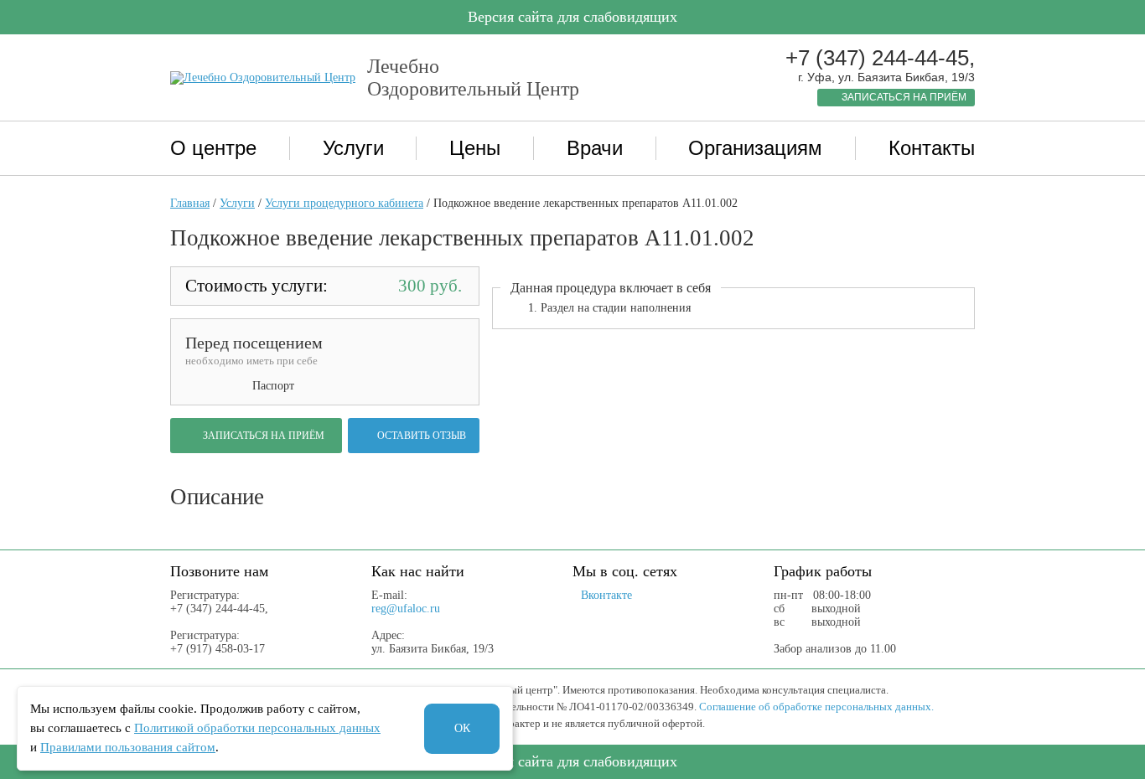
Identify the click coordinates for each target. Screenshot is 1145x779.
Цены (474, 148)
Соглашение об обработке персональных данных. (816, 706)
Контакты (932, 148)
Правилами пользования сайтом (127, 747)
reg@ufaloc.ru (405, 608)
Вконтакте (606, 595)
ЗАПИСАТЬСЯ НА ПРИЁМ (904, 97)
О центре (213, 148)
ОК (462, 728)
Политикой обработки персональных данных (257, 728)
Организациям (755, 148)
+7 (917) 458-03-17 (217, 648)
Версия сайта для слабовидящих (572, 16)
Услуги (353, 148)
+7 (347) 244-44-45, (880, 57)
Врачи (595, 148)
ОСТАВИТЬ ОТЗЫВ (421, 435)
